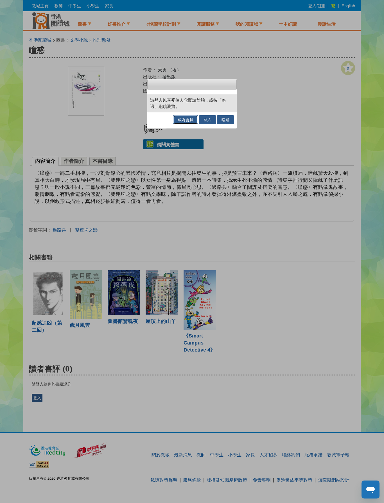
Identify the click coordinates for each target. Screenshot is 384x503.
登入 (207, 119)
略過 (225, 119)
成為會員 (185, 119)
